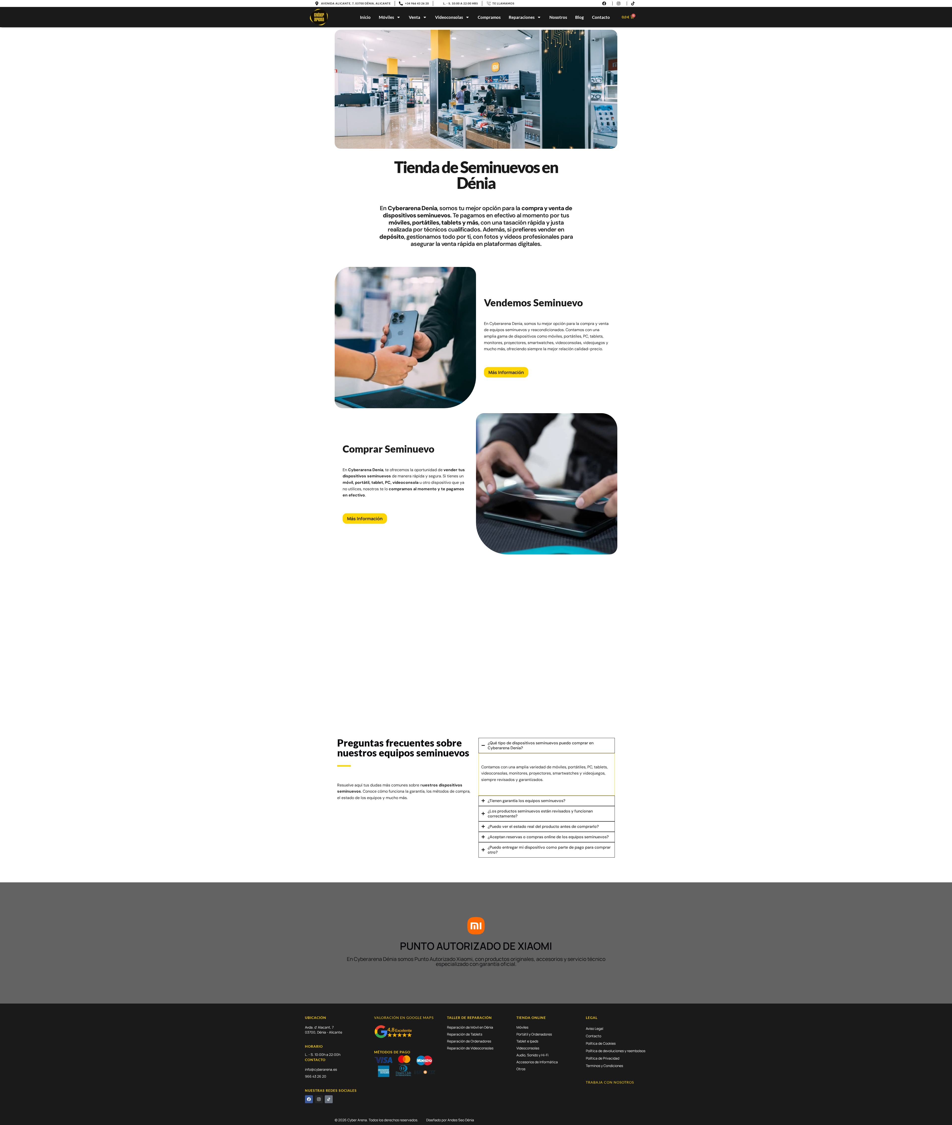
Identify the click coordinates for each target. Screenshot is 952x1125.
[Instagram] (319, 1099)
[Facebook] (309, 1099)
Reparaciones (522, 17)
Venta (414, 17)
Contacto (601, 17)
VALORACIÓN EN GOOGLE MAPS (404, 1017)
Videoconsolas (449, 17)
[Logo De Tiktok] (329, 1099)
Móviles (386, 17)
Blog (579, 17)
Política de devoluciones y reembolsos (615, 1050)
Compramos (489, 17)
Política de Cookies (601, 1043)
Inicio (365, 17)
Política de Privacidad (602, 1058)
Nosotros (558, 17)
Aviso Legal (594, 1028)
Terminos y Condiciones (604, 1065)
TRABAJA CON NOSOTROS (610, 1082)
